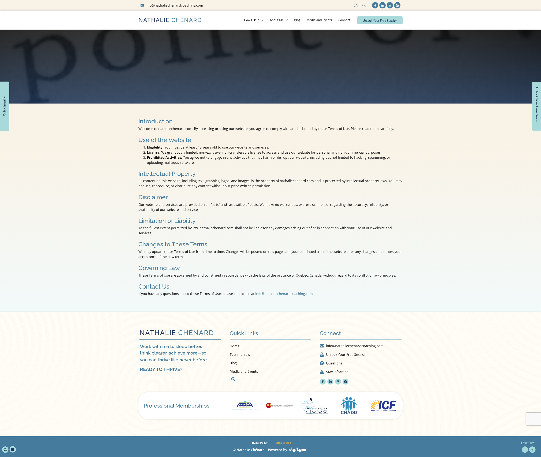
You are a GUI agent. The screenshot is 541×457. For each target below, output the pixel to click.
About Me (277, 20)
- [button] (525, 449)
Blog (297, 20)
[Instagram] (390, 5)
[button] (233, 379)
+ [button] (532, 449)
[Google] (397, 5)
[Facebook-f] (375, 5)
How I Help (251, 20)
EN (356, 5)
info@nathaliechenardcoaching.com (284, 293)
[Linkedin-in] (382, 5)
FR (364, 5)
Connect (344, 20)
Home (234, 346)
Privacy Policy (259, 443)
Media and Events (319, 20)
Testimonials (240, 354)
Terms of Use (282, 443)
